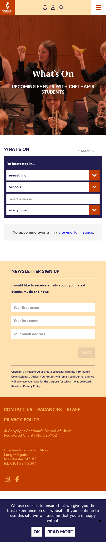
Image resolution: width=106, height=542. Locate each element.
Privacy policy (22, 419)
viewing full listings (76, 232)
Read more (60, 532)
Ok (37, 532)
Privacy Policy (32, 386)
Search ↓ (86, 150)
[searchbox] (55, 199)
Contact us (18, 409)
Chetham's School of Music (7, 7)
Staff (73, 409)
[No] (99, 520)
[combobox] (53, 199)
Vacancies (49, 409)
